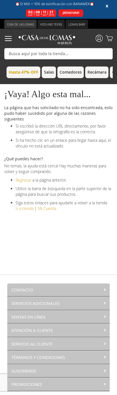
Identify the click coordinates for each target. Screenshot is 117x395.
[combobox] (58, 53)
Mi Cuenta (47, 208)
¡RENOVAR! (70, 13)
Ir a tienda (25, 208)
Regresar (23, 180)
